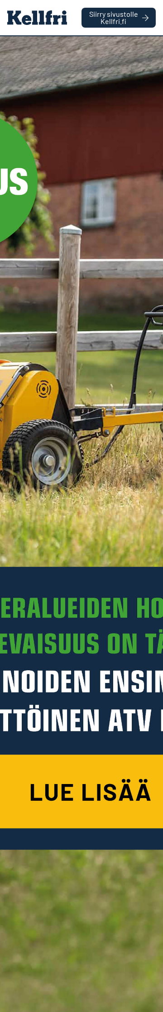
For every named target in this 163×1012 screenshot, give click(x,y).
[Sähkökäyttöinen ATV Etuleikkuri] (81, 524)
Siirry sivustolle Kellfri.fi (113, 17)
